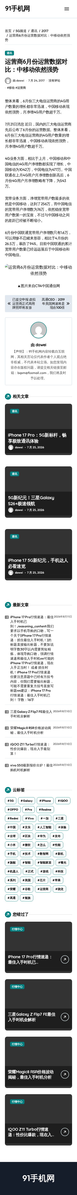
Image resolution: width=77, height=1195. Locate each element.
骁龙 (60, 889)
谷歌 (28, 889)
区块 (28, 836)
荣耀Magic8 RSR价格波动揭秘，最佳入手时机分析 (30, 730)
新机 (60, 854)
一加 (46, 818)
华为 (43, 836)
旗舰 (13, 862)
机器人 (14, 871)
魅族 (28, 898)
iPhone (46, 801)
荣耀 (13, 889)
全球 (13, 836)
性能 (58, 845)
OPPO (14, 809)
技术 (28, 854)
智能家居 (45, 862)
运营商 (21, 88)
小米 (13, 845)
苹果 (58, 880)
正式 (30, 871)
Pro (29, 809)
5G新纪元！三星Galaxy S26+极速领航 (31, 500)
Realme (46, 809)
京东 (28, 827)
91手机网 (17, 8)
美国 (28, 880)
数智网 (44, 854)
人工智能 (45, 827)
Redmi (14, 818)
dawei (41, 344)
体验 (63, 827)
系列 (13, 880)
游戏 (45, 871)
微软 (28, 845)
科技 (60, 871)
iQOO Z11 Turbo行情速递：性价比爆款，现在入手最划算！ (30, 749)
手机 (13, 854)
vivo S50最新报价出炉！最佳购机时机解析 (31, 767)
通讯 (9, 53)
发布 (58, 836)
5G (12, 801)
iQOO (64, 801)
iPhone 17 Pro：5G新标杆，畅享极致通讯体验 (37, 438)
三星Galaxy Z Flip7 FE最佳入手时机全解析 (31, 714)
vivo (31, 818)
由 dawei (18, 80)
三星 (61, 818)
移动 (12, 88)
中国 (13, 827)
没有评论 (54, 80)
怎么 (43, 845)
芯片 (43, 880)
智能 (28, 862)
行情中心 (17, 929)
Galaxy (27, 801)
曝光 (63, 862)
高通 (13, 898)
